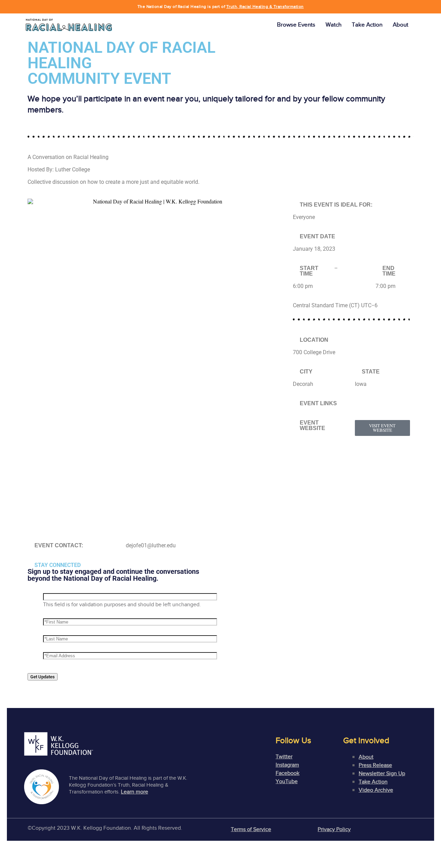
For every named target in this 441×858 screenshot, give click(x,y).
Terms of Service (251, 829)
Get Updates (42, 676)
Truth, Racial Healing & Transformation (265, 6)
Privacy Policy (334, 829)
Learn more (134, 792)
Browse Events (296, 24)
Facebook (287, 773)
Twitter (284, 757)
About (400, 24)
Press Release (375, 765)
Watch (333, 24)
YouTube (287, 781)
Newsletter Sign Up (382, 773)
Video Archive (376, 790)
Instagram (287, 765)
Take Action (367, 24)
